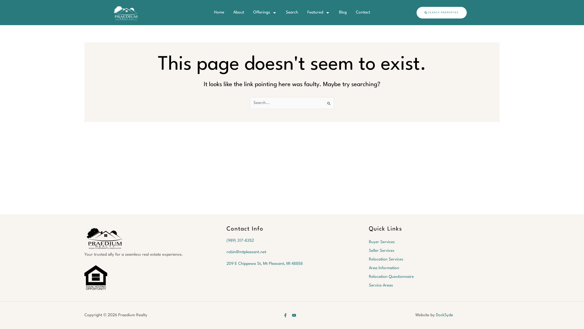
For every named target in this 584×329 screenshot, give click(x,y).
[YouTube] (294, 315)
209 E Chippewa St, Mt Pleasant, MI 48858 (265, 264)
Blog (343, 12)
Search (292, 12)
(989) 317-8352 (240, 241)
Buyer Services (382, 242)
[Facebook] (285, 315)
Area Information (384, 268)
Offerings (261, 12)
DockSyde (444, 315)
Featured (315, 12)
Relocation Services (386, 259)
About (238, 12)
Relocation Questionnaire (391, 277)
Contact (363, 12)
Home (219, 12)
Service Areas (381, 285)
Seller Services (381, 251)
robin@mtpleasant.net (246, 252)
